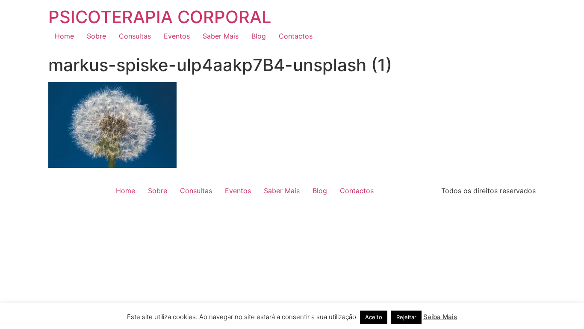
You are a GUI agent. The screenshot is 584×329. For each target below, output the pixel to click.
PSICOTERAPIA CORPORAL (159, 16)
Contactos (296, 36)
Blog (258, 36)
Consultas (135, 36)
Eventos (177, 36)
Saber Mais (221, 36)
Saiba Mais (440, 317)
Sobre (96, 36)
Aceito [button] (373, 317)
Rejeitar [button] (406, 317)
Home (64, 36)
